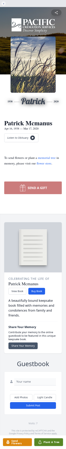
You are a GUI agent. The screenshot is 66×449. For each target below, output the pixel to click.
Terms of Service (42, 433)
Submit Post (33, 405)
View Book (17, 291)
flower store (44, 163)
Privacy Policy (23, 433)
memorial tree (47, 158)
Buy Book (36, 291)
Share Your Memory (23, 345)
